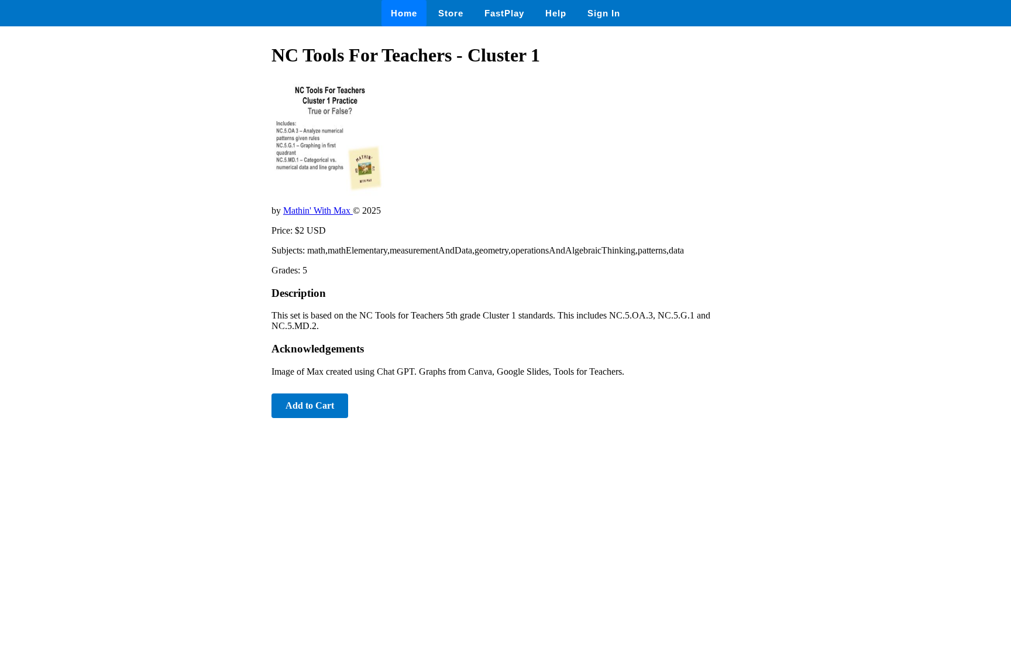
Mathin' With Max (318, 210)
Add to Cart (310, 405)
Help (555, 13)
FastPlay (504, 13)
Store (450, 13)
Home (404, 13)
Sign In (603, 13)
